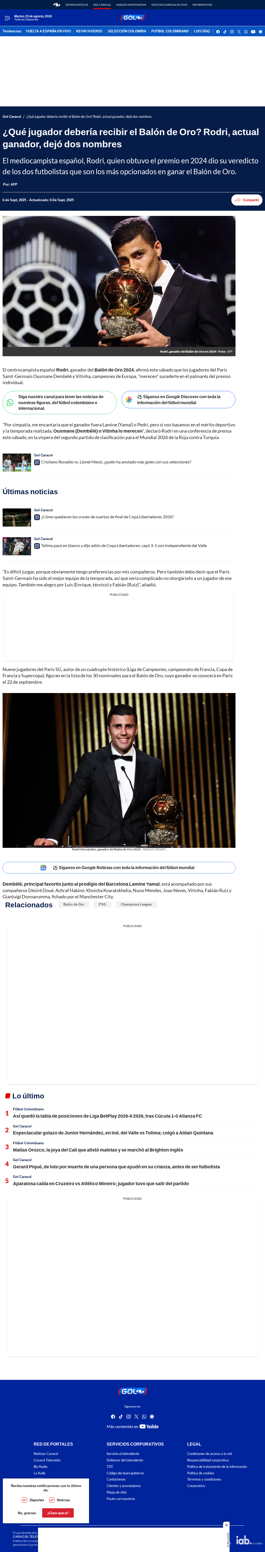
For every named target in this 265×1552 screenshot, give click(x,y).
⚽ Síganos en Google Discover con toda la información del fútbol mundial (178, 399)
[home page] (56, 5)
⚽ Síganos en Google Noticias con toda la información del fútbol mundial (123, 867)
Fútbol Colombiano (28, 1109)
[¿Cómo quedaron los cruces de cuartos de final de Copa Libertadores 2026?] (17, 517)
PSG (102, 904)
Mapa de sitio (117, 1492)
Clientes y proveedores (124, 1486)
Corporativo (196, 1486)
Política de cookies (200, 1473)
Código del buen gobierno (125, 1473)
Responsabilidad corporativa (208, 1460)
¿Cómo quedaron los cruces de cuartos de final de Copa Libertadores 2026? (107, 516)
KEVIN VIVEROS (89, 31)
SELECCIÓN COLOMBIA (127, 31)
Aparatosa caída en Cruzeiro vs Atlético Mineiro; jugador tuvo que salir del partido (101, 1183)
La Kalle (40, 1473)
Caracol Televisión (47, 1460)
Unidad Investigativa (131, 4)
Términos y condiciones (204, 1479)
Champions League (136, 904)
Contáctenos (116, 1479)
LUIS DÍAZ (202, 31)
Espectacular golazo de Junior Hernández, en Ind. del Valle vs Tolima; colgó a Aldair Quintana (113, 1132)
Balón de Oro (73, 904)
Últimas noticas (76, 4)
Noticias (63, 1500)
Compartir (251, 200)
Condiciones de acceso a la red (209, 1454)
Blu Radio (40, 1466)
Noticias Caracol (46, 1454)
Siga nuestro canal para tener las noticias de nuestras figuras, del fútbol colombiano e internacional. (61, 402)
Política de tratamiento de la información (217, 1466)
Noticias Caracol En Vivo (169, 4)
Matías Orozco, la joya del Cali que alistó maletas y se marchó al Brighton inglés (98, 1150)
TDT (110, 1466)
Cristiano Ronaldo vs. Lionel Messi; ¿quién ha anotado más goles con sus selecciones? (116, 461)
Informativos (202, 4)
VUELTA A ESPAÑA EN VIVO (48, 31)
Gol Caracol (102, 4)
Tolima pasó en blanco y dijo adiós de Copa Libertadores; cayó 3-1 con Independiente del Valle (124, 545)
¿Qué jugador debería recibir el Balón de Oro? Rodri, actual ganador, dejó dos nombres (89, 116)
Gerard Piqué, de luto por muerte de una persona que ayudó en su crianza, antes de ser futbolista (116, 1166)
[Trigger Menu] (7, 18)
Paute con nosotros (121, 1498)
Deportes (37, 1500)
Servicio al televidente (123, 1454)
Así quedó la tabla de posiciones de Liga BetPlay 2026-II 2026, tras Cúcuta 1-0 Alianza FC (107, 1116)
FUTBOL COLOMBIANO (170, 31)
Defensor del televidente (125, 1460)
